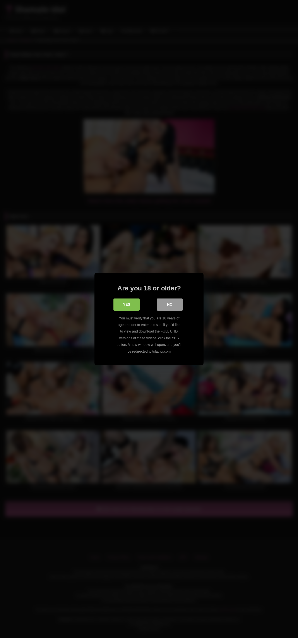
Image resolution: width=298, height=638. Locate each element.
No (169, 304)
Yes (126, 304)
